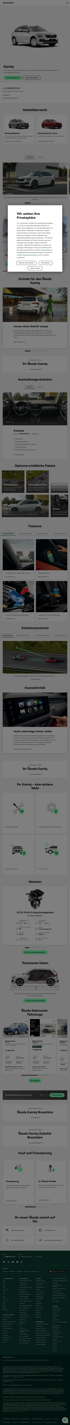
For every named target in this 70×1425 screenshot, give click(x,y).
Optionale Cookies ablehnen (26, 262)
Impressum (21, 257)
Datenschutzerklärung (30, 255)
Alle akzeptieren (45, 262)
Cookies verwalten (35, 268)
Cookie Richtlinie (46, 250)
